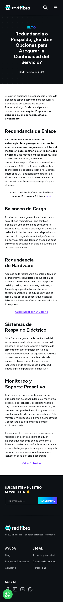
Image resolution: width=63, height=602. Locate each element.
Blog (7, 555)
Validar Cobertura (31, 463)
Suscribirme (47, 501)
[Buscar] (45, 7)
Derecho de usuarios (44, 561)
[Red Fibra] (17, 7)
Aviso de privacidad (44, 555)
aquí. (48, 196)
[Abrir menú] (55, 7)
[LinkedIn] (15, 589)
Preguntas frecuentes (17, 561)
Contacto (10, 567)
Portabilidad (39, 567)
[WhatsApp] (30, 589)
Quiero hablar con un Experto (31, 311)
